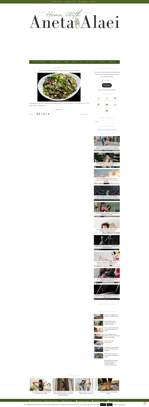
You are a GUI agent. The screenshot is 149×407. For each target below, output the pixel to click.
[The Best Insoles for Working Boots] (108, 384)
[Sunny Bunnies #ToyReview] (98, 342)
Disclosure (83, 1)
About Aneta (57, 1)
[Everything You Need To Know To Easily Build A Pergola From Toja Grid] (98, 349)
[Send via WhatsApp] (46, 114)
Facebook (83, 401)
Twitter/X (36, 401)
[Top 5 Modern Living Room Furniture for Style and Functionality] (98, 336)
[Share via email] (37, 114)
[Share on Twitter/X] (42, 114)
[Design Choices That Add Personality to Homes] (86, 384)
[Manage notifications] (145, 403)
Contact (93, 1)
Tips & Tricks (90, 62)
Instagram (52, 401)
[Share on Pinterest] (44, 114)
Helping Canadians (39, 62)
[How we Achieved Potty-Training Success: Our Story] (98, 329)
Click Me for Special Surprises (107, 129)
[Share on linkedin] (49, 114)
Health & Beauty (55, 62)
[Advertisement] (74, 47)
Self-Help (101, 62)
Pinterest (98, 401)
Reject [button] (109, 404)
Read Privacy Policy (119, 404)
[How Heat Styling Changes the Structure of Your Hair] (40, 384)
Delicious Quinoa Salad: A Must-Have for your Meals (59, 71)
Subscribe (107, 85)
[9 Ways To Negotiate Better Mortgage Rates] (98, 316)
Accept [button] (103, 404)
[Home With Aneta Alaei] (74, 19)
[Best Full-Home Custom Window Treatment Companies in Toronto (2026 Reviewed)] (63, 384)
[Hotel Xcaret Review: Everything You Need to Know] (98, 355)
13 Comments (84, 114)
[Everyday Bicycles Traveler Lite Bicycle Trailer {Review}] (98, 323)
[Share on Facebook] (39, 114)
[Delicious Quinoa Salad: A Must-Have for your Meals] (59, 101)
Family (74, 62)
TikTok (67, 401)
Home (67, 62)
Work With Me (70, 1)
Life (81, 62)
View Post (59, 109)
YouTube (114, 401)
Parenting (112, 62)
